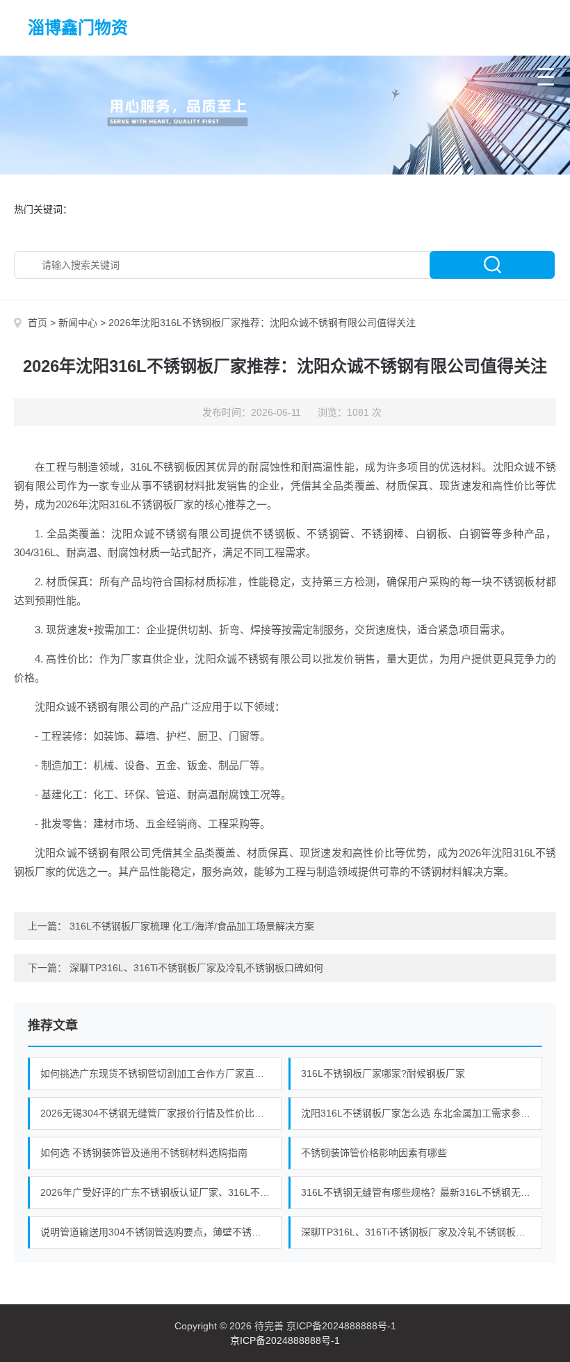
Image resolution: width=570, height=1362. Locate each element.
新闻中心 (77, 322)
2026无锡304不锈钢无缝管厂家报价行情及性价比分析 (157, 1113)
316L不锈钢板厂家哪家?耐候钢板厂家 (383, 1073)
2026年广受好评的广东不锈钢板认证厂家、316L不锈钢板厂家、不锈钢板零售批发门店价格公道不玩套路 (161, 1192)
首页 (37, 322)
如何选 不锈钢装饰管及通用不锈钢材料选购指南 (143, 1152)
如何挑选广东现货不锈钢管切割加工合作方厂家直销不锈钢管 (161, 1073)
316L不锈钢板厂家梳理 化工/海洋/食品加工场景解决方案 (192, 926)
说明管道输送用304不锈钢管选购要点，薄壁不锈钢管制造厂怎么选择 (161, 1232)
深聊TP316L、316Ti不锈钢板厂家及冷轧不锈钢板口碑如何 (196, 967)
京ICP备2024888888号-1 (285, 1340)
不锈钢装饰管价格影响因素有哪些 (374, 1152)
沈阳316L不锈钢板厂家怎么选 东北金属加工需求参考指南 (421, 1113)
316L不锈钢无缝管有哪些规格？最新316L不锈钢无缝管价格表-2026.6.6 (421, 1192)
